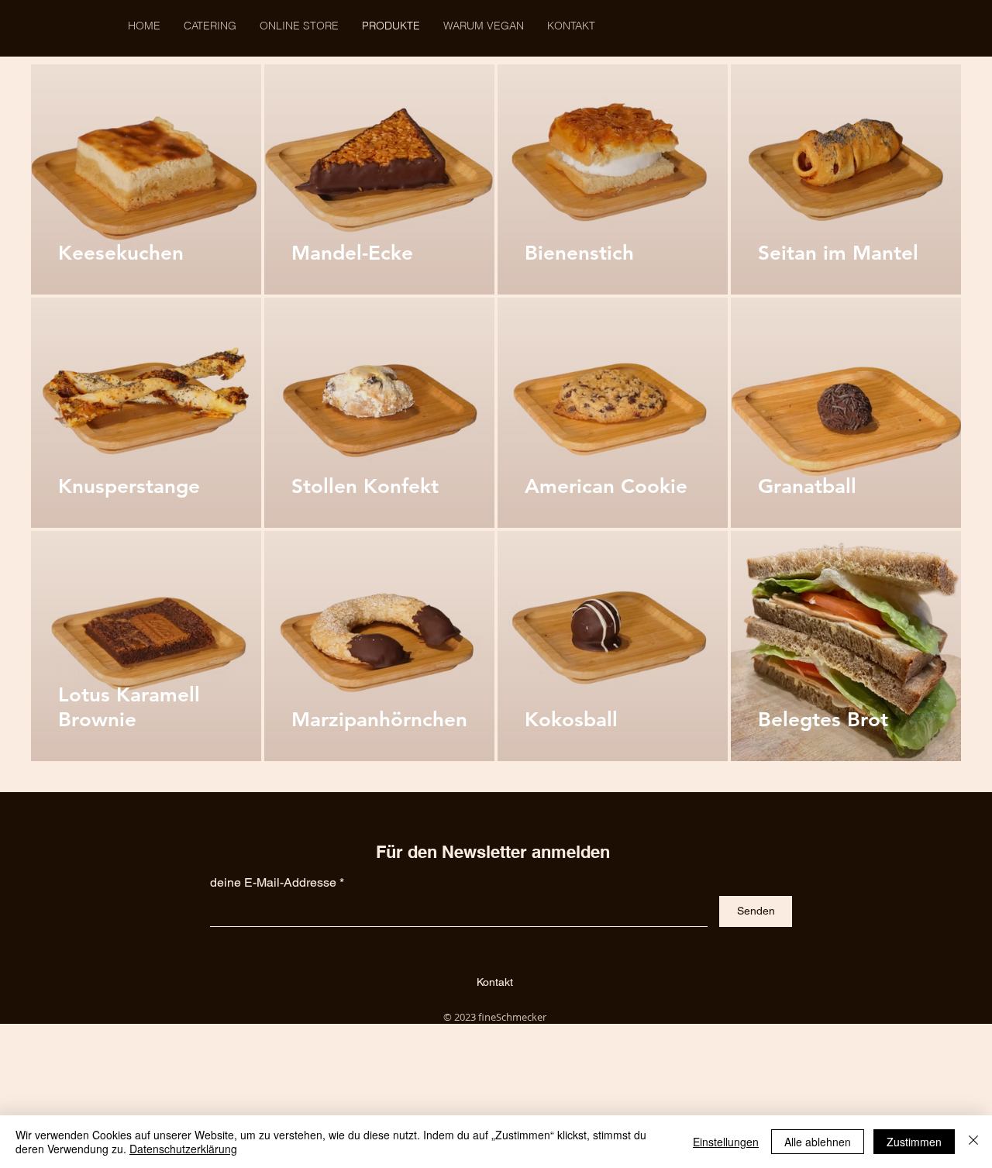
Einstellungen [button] (726, 1141)
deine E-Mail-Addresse (273, 883)
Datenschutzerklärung (183, 1148)
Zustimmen (914, 1141)
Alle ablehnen (817, 1141)
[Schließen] (973, 1142)
